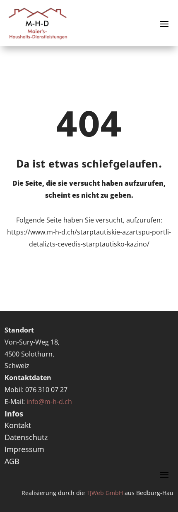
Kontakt (18, 425)
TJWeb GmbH (105, 493)
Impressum (24, 449)
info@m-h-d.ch (49, 401)
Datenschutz (26, 437)
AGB (12, 461)
